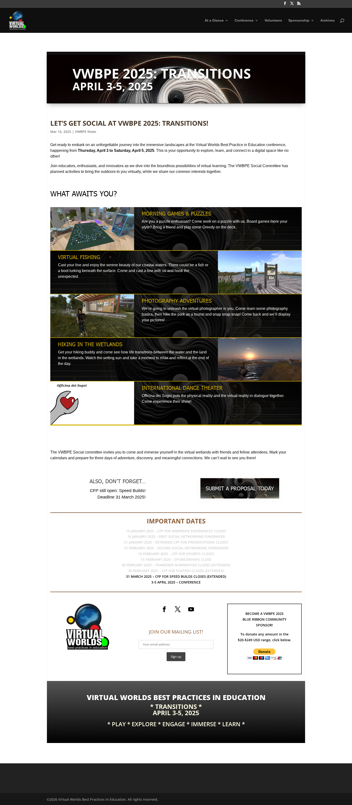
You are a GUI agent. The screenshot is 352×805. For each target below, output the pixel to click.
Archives (327, 20)
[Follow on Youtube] (191, 609)
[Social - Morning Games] (92, 250)
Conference (244, 20)
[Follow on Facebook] (164, 609)
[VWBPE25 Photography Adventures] (92, 337)
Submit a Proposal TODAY (240, 488)
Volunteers (273, 20)
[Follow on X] (177, 609)
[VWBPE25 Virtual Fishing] (260, 293)
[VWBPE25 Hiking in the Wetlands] (260, 381)
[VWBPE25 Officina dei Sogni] (92, 424)
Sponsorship (298, 20)
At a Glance (214, 20)
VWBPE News (85, 131)
